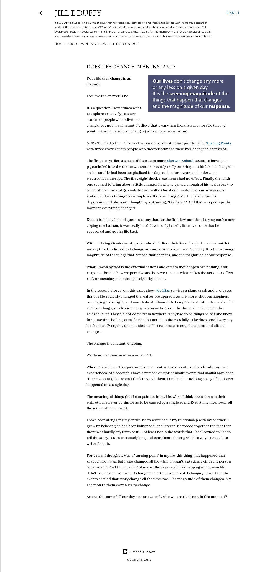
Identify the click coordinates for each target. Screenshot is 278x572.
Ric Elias (163, 290)
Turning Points (218, 143)
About (73, 44)
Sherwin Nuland (180, 160)
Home (60, 44)
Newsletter (109, 44)
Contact (130, 44)
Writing (88, 44)
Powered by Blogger (142, 551)
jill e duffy (78, 13)
